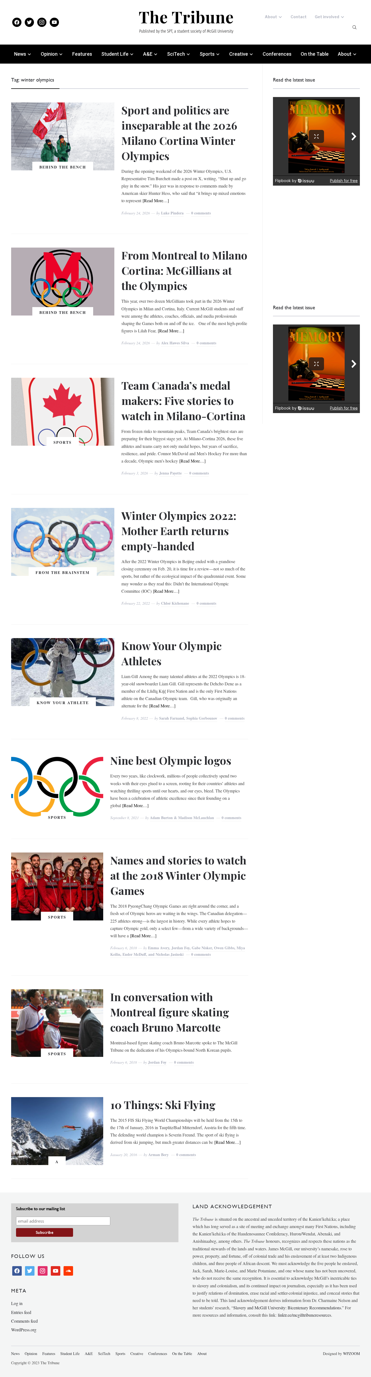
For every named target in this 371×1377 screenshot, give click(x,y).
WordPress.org (23, 1329)
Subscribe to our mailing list (40, 1208)
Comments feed (24, 1321)
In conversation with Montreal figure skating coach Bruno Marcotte (169, 1011)
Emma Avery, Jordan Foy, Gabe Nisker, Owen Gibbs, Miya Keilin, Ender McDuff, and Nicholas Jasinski (177, 951)
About (271, 16)
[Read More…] (156, 200)
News (20, 54)
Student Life (114, 54)
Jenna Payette (170, 473)
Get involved (327, 16)
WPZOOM (351, 1353)
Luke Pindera (172, 213)
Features (82, 54)
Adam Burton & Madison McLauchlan (182, 817)
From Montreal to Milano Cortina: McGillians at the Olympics (184, 270)
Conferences (277, 54)
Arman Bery (158, 1154)
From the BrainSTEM (63, 572)
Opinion (49, 54)
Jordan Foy (157, 1062)
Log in (17, 1303)
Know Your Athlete (63, 702)
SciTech (176, 54)
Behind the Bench (62, 167)
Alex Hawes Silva (175, 343)
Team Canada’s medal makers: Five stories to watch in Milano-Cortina (183, 400)
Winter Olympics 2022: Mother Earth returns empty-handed (178, 530)
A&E (147, 54)
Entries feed (21, 1312)
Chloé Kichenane (175, 603)
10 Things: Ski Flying (163, 1104)
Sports (207, 54)
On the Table (315, 54)
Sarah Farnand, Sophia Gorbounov (188, 718)
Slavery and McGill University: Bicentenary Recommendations (287, 1307)
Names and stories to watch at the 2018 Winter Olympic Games (178, 875)
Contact (299, 16)
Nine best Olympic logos (170, 760)
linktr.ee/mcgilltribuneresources (304, 1315)
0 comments (201, 213)
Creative (238, 54)
